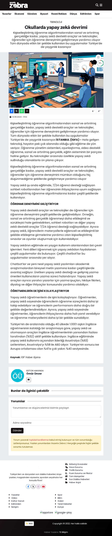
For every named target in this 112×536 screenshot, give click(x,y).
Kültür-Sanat (17, 500)
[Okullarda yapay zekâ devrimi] (56, 80)
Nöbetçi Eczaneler (78, 464)
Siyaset (44, 14)
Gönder (17, 430)
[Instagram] (38, 486)
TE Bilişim (63, 532)
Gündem (32, 14)
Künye (61, 506)
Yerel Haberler (65, 503)
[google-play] (63, 512)
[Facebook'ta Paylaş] (12, 111)
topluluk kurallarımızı (39, 439)
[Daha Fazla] (27, 111)
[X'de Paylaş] (16, 111)
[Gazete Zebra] (19, 5)
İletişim (15, 506)
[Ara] (97, 5)
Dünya (73, 14)
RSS (30, 523)
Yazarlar (6, 14)
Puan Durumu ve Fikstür (80, 473)
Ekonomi (19, 14)
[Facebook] (28, 486)
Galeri (61, 500)
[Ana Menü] (101, 5)
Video (14, 497)
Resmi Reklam (59, 14)
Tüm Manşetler (76, 476)
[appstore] (47, 512)
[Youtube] (43, 486)
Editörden (86, 14)
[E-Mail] (28, 379)
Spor (97, 14)
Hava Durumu (76, 467)
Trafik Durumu (76, 470)
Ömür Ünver (34, 373)
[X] (33, 486)
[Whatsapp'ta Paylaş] (21, 111)
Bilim (60, 497)
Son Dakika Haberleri (79, 479)
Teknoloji (56, 22)
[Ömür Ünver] (17, 375)
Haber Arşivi (75, 482)
